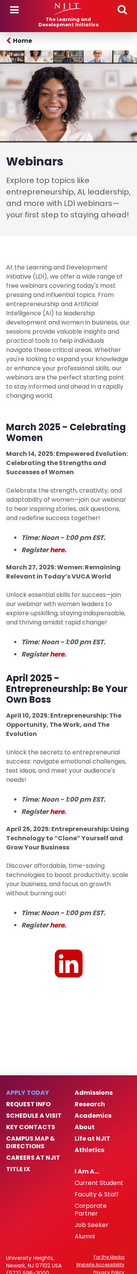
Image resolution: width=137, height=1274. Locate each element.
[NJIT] (68, 9)
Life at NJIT (92, 1139)
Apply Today (27, 1093)
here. (58, 549)
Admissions (94, 1093)
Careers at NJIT (33, 1158)
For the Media (109, 1257)
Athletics (89, 1150)
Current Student (99, 1183)
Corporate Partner (91, 1209)
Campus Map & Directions (30, 1142)
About (85, 1127)
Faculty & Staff (97, 1194)
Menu (14, 10)
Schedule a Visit (34, 1116)
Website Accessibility (100, 1265)
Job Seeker (91, 1225)
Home (22, 40)
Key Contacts (30, 1127)
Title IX (18, 1169)
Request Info (28, 1104)
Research (90, 1104)
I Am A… (87, 1171)
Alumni (85, 1236)
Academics (93, 1116)
